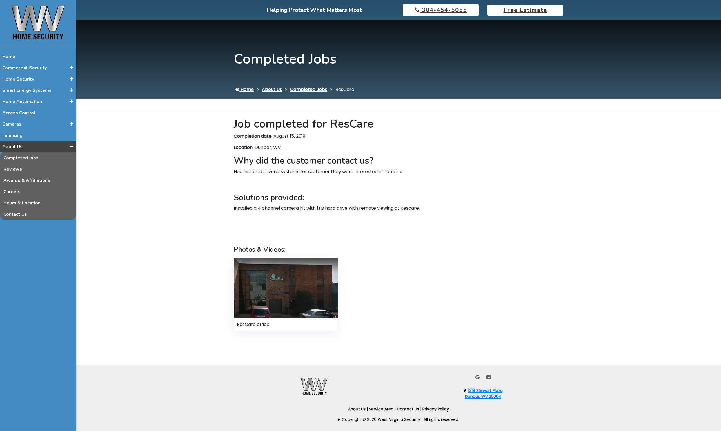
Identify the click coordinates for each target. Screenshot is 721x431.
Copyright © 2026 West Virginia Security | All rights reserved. (400, 419)
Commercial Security (24, 68)
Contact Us (15, 214)
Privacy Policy (435, 409)
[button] (71, 67)
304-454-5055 (443, 10)
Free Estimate (525, 10)
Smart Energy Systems (27, 90)
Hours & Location (22, 203)
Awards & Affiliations (26, 180)
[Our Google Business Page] (477, 377)
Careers (12, 192)
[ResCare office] (286, 288)
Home (8, 56)
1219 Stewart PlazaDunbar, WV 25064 (484, 393)
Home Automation (22, 102)
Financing (12, 135)
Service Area (381, 409)
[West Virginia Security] (38, 22)
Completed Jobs (21, 158)
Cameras (11, 124)
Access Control (18, 113)
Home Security (18, 79)
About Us (12, 147)
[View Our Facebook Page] (488, 377)
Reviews (12, 169)
